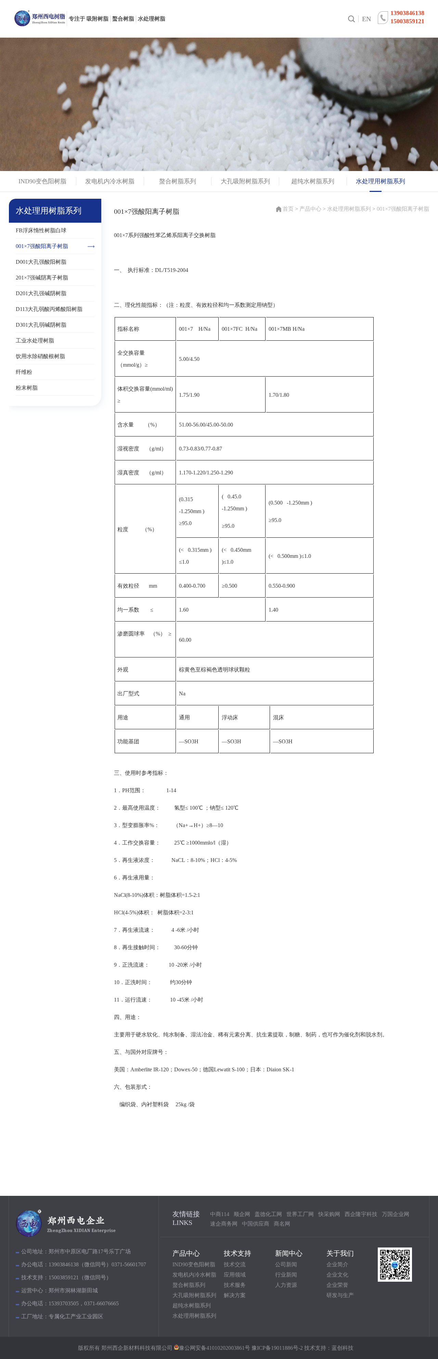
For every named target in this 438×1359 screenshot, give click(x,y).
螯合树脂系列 (188, 1285)
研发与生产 (340, 1295)
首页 (288, 209)
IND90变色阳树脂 (193, 1264)
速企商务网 (223, 1224)
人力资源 (286, 1285)
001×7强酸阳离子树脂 (403, 209)
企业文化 (337, 1275)
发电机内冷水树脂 (194, 1275)
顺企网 (242, 1214)
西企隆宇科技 (361, 1214)
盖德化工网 (268, 1214)
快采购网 (329, 1214)
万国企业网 (395, 1214)
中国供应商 (255, 1224)
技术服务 (235, 1285)
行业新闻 (286, 1275)
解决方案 (235, 1295)
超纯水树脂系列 (191, 1305)
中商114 (219, 1214)
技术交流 (235, 1264)
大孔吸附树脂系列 (194, 1295)
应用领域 (235, 1275)
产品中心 (310, 209)
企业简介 (337, 1264)
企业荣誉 (337, 1285)
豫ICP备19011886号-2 (276, 1348)
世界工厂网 (300, 1214)
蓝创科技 (342, 1348)
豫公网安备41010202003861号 (214, 1348)
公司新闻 (286, 1264)
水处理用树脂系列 (349, 209)
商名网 (282, 1224)
